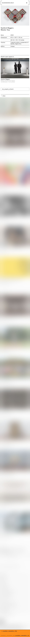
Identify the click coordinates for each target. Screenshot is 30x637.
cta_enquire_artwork (7, 89)
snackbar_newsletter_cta (22, 635)
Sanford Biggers (7, 28)
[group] (15, 16)
